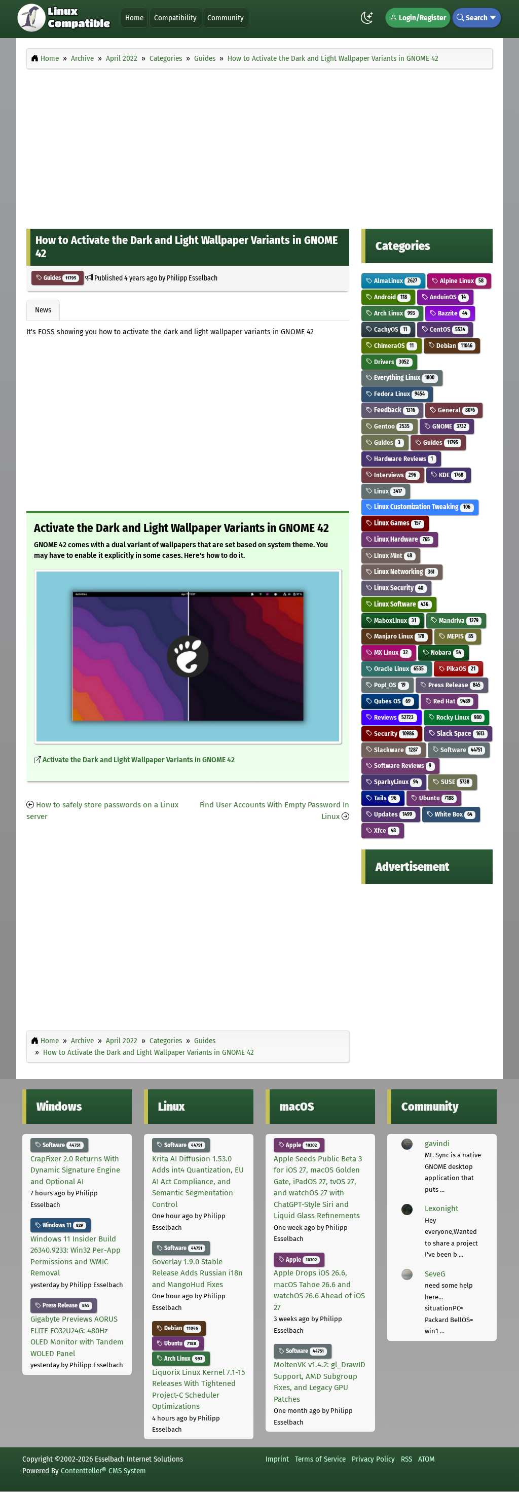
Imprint (277, 1459)
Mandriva (457, 620)
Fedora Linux (399, 394)
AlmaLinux (395, 281)
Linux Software (400, 604)
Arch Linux (394, 313)
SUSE (454, 782)
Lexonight (441, 1208)
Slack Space (460, 733)
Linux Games (397, 523)
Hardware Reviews (403, 459)
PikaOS (460, 668)
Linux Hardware (401, 539)
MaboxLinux (394, 620)
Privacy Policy (373, 1459)
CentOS (446, 329)
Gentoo (391, 426)
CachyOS (390, 329)
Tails (384, 798)
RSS (406, 1459)
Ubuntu (436, 798)
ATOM (426, 1459)
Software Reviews (402, 765)
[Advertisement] (259, 146)
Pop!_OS (389, 685)
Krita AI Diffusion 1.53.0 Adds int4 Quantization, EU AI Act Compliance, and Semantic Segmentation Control (198, 1181)
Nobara (445, 652)
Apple (300, 1145)
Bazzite (451, 313)
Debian (453, 345)
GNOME (448, 426)
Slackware (395, 750)
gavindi (437, 1143)
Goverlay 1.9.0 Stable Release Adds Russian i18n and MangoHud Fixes (197, 1273)
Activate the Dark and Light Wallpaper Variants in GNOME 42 (139, 760)
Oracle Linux (398, 668)
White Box (452, 814)
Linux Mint (392, 555)
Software (460, 750)
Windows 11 (62, 1225)
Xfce (384, 830)
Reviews (393, 717)
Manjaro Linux (398, 636)
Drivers (391, 362)
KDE (450, 475)
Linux (387, 491)
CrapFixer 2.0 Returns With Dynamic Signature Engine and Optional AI (75, 1170)
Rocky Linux (458, 717)
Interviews (394, 475)
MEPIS (459, 636)
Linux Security (398, 588)
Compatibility (175, 17)
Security (393, 733)
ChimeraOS (393, 345)
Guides (59, 277)
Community (225, 17)
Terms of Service (320, 1459)
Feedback (394, 410)
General (455, 410)
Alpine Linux (461, 281)
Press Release (453, 685)
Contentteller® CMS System (103, 1470)
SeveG (435, 1273)
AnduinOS (447, 297)
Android (390, 297)
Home (134, 17)
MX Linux (390, 652)
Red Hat (451, 701)
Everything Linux (403, 377)
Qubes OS (392, 701)
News (43, 309)
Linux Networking (403, 572)
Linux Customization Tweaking (421, 507)
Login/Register (421, 17)
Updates (392, 814)
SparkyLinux (395, 782)
